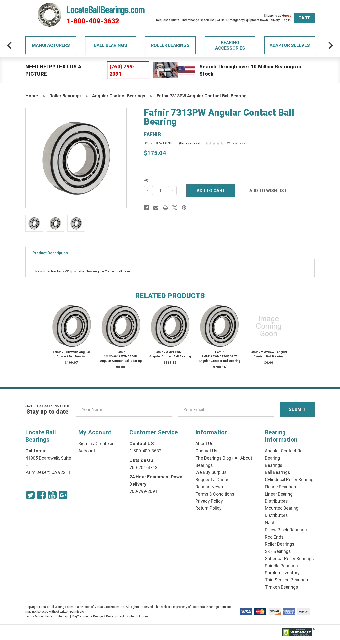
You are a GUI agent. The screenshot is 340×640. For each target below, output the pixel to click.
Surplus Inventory (282, 572)
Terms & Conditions (214, 494)
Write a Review (237, 143)
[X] (174, 207)
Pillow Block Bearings (286, 529)
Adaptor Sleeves (290, 45)
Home (31, 95)
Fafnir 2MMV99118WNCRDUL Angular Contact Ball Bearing (121, 356)
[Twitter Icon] (30, 495)
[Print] (165, 207)
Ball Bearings (110, 45)
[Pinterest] (184, 207)
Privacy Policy (209, 501)
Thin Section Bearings (286, 579)
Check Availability (120, 331)
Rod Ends (274, 537)
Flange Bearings (280, 486)
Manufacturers (51, 45)
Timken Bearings (281, 587)
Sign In (85, 443)
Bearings (273, 465)
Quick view (71, 321)
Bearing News (209, 486)
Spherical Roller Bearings (289, 558)
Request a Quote (167, 20)
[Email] (155, 207)
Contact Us (206, 450)
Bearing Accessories (230, 45)
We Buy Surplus (211, 472)
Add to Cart (71, 331)
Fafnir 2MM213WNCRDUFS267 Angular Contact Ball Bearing (219, 356)
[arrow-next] (330, 45)
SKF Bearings (278, 551)
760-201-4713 (143, 467)
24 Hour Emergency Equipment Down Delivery (248, 20)
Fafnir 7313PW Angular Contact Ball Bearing (202, 95)
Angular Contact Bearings (118, 95)
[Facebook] (146, 207)
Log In (287, 20)
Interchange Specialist (198, 20)
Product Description (50, 253)
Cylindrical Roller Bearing (289, 479)
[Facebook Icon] (41, 495)
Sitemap (62, 616)
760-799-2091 (143, 491)
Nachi (270, 522)
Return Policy (208, 508)
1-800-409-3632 (92, 21)
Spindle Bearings (281, 565)
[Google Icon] (63, 495)
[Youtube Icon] (52, 495)
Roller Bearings (170, 45)
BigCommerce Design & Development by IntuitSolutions (110, 616)
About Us (204, 443)
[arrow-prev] (9, 45)
